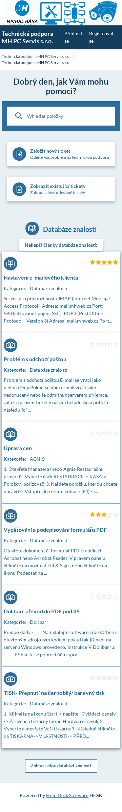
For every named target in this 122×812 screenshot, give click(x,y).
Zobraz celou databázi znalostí (61, 765)
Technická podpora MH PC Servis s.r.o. (27, 37)
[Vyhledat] (18, 115)
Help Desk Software (67, 795)
